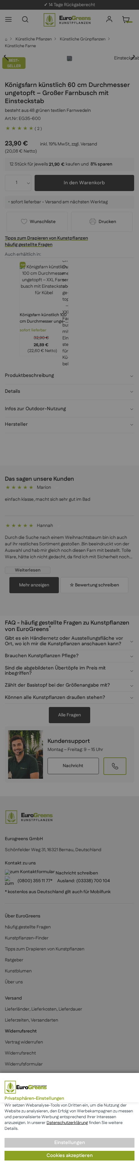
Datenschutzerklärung (67, 1123)
